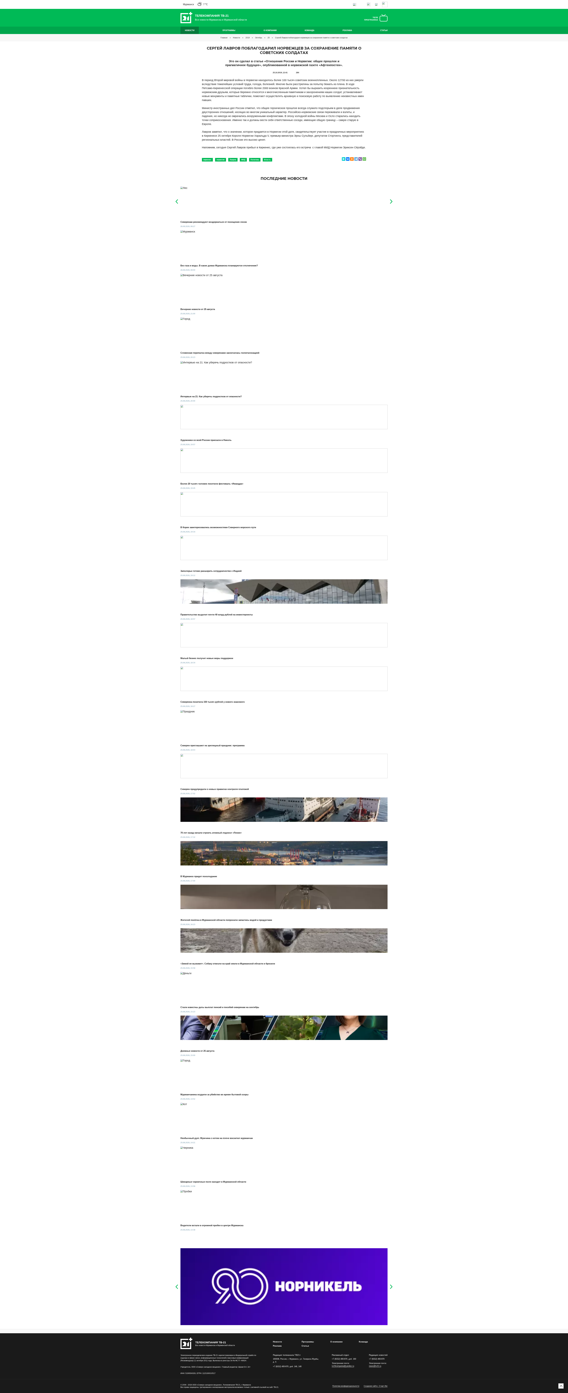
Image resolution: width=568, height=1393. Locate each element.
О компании (270, 30)
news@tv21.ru (375, 1366)
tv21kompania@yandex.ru (343, 1366)
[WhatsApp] (364, 159)
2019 (248, 38)
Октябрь (258, 38)
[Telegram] (356, 159)
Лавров (233, 160)
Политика (255, 160)
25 (269, 38)
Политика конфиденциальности (345, 1386)
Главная (224, 38)
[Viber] (360, 159)
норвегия (221, 160)
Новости (189, 30)
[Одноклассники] (352, 159)
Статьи (384, 30)
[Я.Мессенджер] (343, 159)
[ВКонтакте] (348, 159)
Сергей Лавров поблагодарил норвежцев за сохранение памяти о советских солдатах (311, 38)
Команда (309, 30)
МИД (243, 160)
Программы (228, 30)
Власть (267, 160)
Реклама (347, 30)
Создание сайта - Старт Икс (376, 1386)
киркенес (207, 160)
